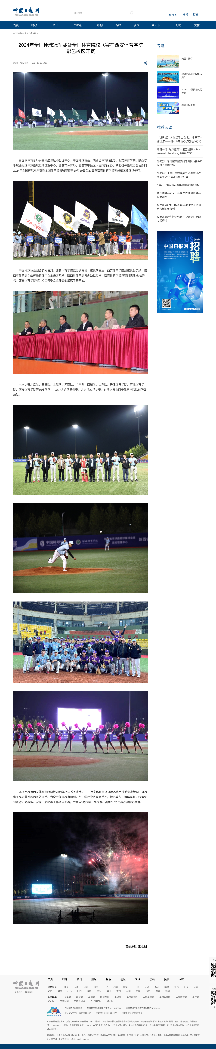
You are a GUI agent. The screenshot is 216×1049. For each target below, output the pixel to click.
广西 (79, 991)
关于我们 (18, 992)
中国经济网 (148, 997)
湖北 (50, 991)
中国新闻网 (79, 1001)
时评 (64, 979)
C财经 (78, 25)
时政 (34, 25)
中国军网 (64, 1001)
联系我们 (29, 992)
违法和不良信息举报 (73, 1008)
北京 (66, 987)
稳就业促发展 (188, 105)
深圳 (167, 991)
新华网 (79, 997)
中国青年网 (132, 997)
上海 (137, 987)
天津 (76, 987)
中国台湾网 (164, 997)
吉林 (115, 987)
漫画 (136, 25)
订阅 (195, 14)
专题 (161, 46)
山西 (96, 987)
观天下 (156, 25)
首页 (16, 25)
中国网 (91, 997)
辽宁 (105, 987)
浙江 (157, 987)
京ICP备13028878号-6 (132, 1013)
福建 (166, 987)
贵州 (118, 991)
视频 (100, 25)
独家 (166, 979)
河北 (86, 987)
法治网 (110, 1001)
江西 (176, 987)
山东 (186, 987)
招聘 (181, 979)
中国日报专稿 (30, 33)
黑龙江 (126, 987)
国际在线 (104, 997)
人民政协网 (96, 1001)
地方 (179, 25)
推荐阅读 (164, 127)
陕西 (148, 991)
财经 (93, 979)
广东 (69, 991)
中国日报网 (18, 33)
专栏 (118, 25)
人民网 (67, 997)
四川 (109, 991)
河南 (196, 987)
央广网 (195, 997)
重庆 (99, 991)
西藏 (138, 991)
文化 (197, 25)
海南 (89, 991)
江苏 (147, 987)
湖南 (60, 991)
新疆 (158, 991)
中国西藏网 (181, 997)
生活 (108, 979)
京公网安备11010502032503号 (78, 1013)
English (173, 14)
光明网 (51, 1001)
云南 (128, 991)
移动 (185, 14)
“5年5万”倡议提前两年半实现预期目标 (178, 185)
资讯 (55, 25)
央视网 (117, 997)
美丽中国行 (187, 58)
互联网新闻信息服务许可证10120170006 (103, 1008)
